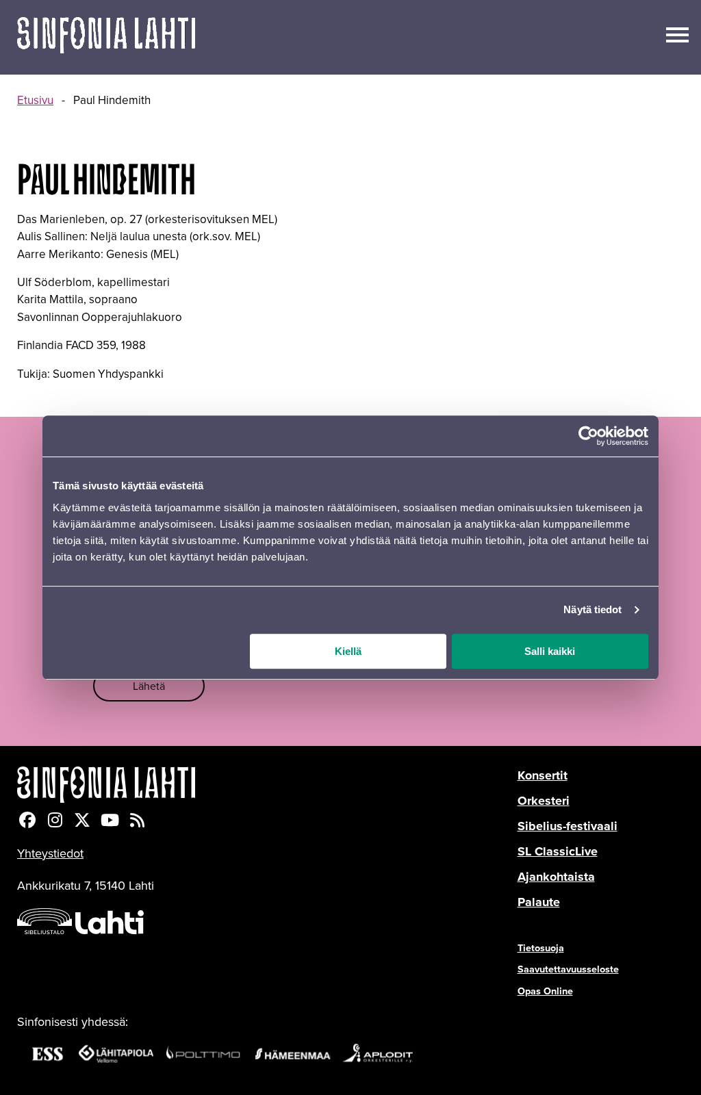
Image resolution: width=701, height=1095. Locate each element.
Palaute (539, 902)
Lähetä (149, 685)
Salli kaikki (549, 651)
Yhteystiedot (50, 853)
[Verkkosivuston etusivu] (106, 37)
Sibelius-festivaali (567, 826)
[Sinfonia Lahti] (267, 784)
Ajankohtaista (556, 877)
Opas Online (545, 990)
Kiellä (348, 651)
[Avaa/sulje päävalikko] (677, 33)
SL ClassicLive (558, 851)
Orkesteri (544, 801)
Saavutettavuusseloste (568, 969)
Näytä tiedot (592, 609)
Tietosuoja (541, 947)
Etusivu (35, 100)
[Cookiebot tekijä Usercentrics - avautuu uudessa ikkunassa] (588, 436)
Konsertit (543, 775)
